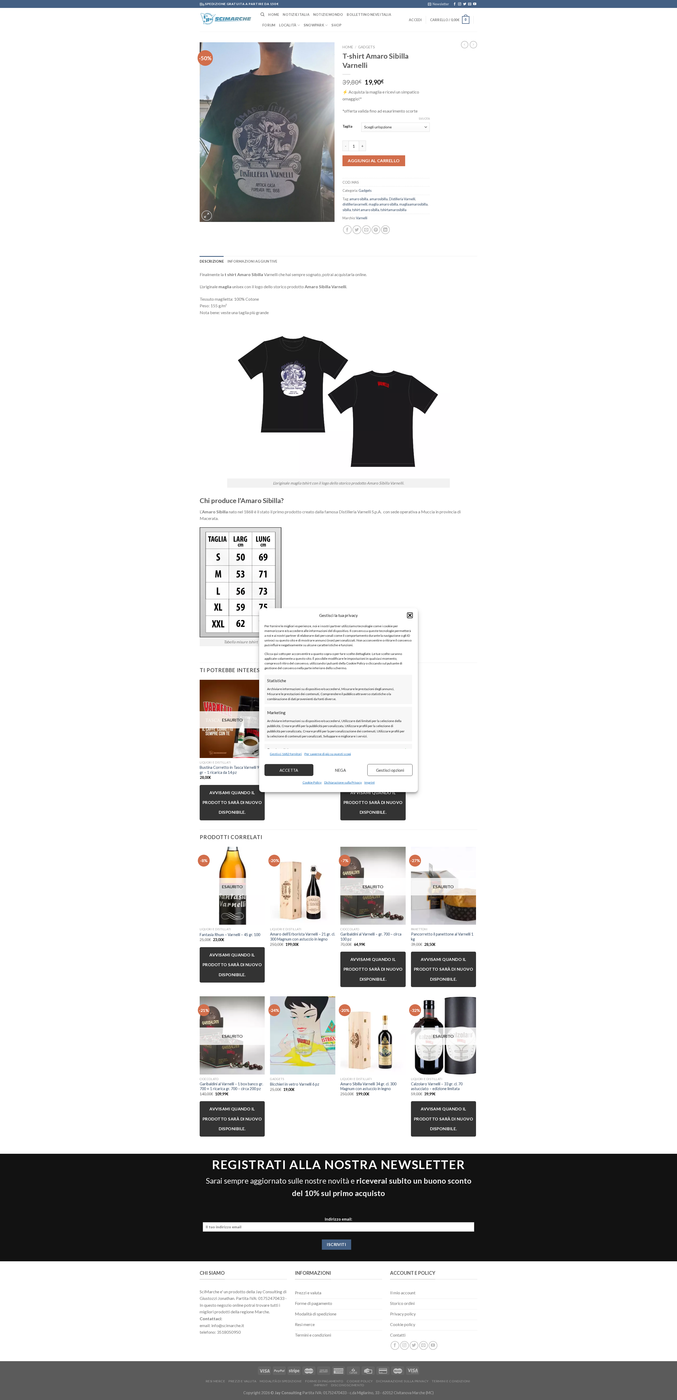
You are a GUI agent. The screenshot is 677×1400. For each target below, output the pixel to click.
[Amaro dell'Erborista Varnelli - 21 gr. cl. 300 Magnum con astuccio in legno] (302, 886)
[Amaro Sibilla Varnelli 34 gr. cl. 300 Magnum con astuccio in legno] (373, 1035)
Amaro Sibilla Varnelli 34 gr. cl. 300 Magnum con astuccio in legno (368, 1086)
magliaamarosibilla (413, 204)
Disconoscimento (347, 1385)
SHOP (336, 25)
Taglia (347, 126)
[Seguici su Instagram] (459, 4)
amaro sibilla (358, 199)
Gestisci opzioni (390, 770)
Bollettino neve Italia (369, 14)
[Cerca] (262, 15)
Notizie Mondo (328, 14)
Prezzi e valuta (242, 1381)
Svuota (424, 118)
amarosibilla (378, 199)
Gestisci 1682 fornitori (286, 754)
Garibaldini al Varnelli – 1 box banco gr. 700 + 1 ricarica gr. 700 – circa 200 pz (231, 1086)
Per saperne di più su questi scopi (327, 754)
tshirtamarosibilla (393, 210)
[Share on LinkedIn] (385, 229)
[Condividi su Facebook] (347, 229)
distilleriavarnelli (354, 204)
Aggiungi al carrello (374, 160)
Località (287, 25)
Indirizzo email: (338, 1219)
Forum (268, 25)
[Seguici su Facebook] (454, 4)
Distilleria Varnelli (402, 199)
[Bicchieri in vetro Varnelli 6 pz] (302, 1035)
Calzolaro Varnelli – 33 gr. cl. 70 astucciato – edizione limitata (437, 1086)
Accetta (289, 770)
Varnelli (361, 218)
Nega (340, 770)
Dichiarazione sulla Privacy (343, 782)
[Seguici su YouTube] (474, 4)
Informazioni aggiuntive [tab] (252, 261)
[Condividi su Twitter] (357, 229)
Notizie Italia (296, 14)
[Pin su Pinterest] (376, 229)
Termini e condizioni (451, 1381)
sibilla (346, 210)
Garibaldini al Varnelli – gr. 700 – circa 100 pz (370, 936)
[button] (410, 615)
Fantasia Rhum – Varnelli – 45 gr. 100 (230, 934)
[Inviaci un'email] (469, 4)
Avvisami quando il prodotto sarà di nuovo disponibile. (232, 802)
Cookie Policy (312, 782)
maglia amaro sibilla (383, 204)
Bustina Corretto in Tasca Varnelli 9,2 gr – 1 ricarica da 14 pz (231, 770)
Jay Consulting (288, 1392)
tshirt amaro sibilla (365, 210)
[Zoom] (207, 216)
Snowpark (314, 25)
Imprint (369, 782)
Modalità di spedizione (281, 1381)
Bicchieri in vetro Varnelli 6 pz (294, 1084)
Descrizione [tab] (212, 261)
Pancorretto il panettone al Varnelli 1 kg (442, 936)
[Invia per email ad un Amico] (366, 229)
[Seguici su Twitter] (464, 4)
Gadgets (366, 47)
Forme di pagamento (324, 1381)
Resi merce (215, 1381)
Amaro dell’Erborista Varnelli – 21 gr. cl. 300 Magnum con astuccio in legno (302, 936)
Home (273, 14)
